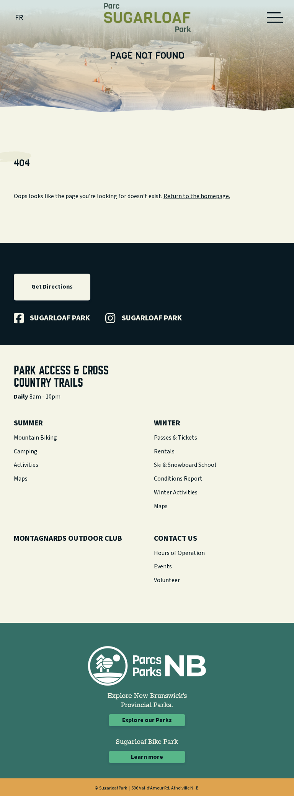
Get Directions (52, 286)
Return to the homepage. (196, 196)
